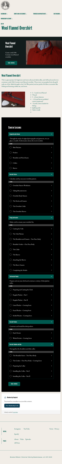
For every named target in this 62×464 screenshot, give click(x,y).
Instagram (17, 429)
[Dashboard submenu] (7, 13)
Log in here (15, 412)
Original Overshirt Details (15, 134)
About (16, 439)
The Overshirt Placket (14, 276)
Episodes (28, 439)
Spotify (16, 434)
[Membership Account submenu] (12, 18)
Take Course (11, 63)
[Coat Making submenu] (60, 13)
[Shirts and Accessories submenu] (26, 13)
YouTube (27, 429)
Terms (51, 429)
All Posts (17, 443)
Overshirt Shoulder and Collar (15, 344)
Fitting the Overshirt (14, 217)
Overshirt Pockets (13, 322)
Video (22, 439)
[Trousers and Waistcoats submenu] (46, 13)
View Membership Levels (12, 405)
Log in (2, 24)
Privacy (57, 429)
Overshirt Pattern (13, 174)
